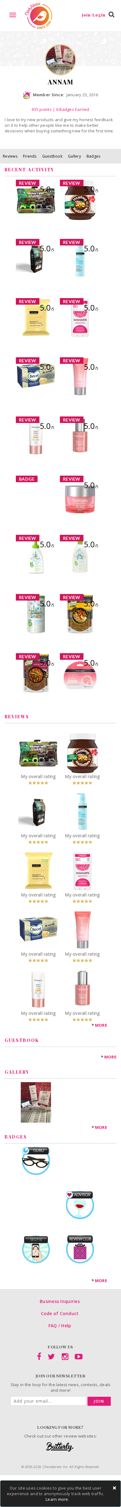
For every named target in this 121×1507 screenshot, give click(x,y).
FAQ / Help (59, 1326)
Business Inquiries (60, 1301)
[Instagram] (65, 1358)
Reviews (10, 156)
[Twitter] (51, 1358)
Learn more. (57, 1499)
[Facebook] (39, 1358)
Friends (30, 156)
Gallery (74, 156)
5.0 (47, 189)
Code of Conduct (60, 1313)
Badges (94, 156)
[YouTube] (78, 1358)
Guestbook (52, 156)
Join (99, 1401)
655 (42, 109)
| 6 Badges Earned (70, 109)
